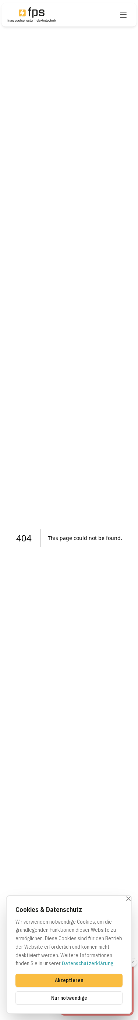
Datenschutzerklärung (87, 963)
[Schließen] (128, 898)
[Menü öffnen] (123, 14)
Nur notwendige (69, 998)
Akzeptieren (69, 980)
